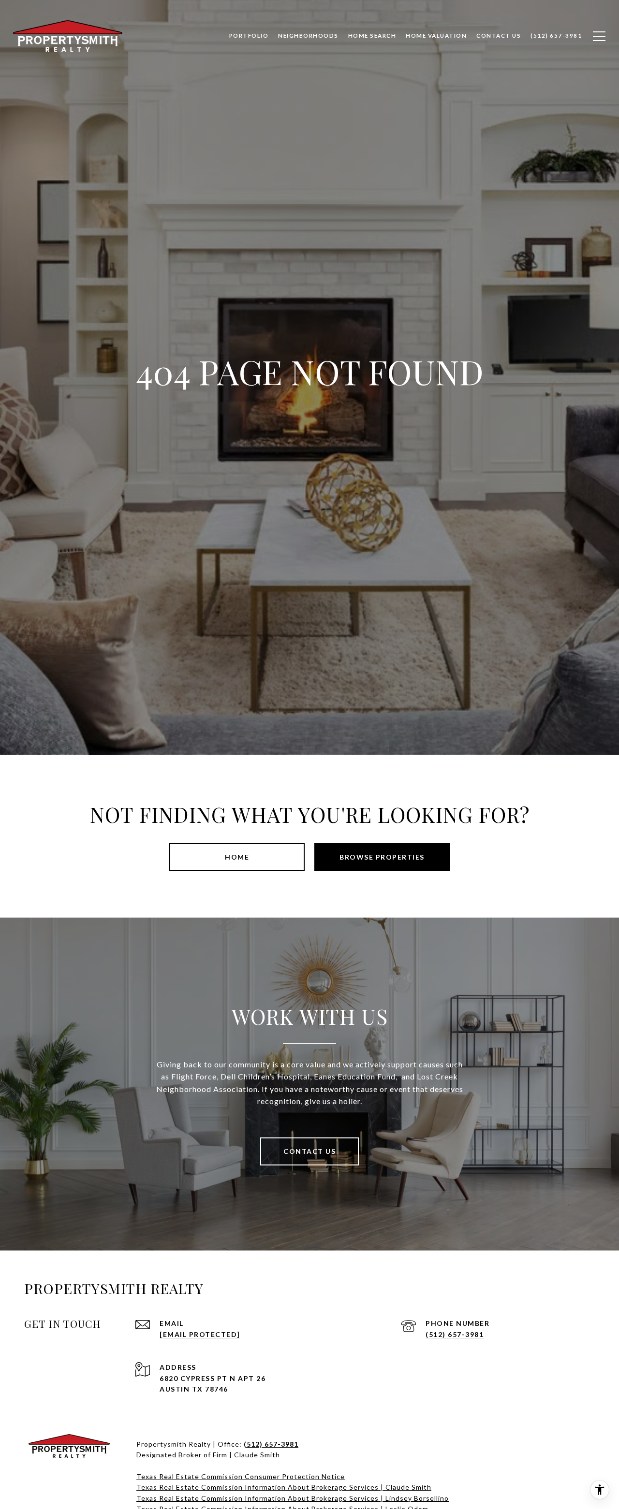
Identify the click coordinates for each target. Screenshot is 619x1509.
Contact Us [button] (309, 1151)
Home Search (372, 35)
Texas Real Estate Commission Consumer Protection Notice (240, 1476)
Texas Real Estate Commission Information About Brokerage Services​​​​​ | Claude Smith (283, 1487)
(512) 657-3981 (455, 1334)
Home (237, 857)
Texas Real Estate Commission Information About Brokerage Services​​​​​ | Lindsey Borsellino (292, 1498)
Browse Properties (382, 857)
